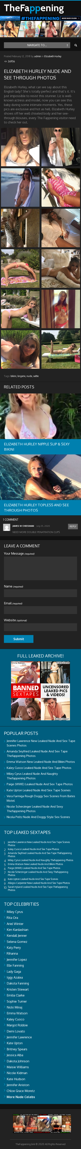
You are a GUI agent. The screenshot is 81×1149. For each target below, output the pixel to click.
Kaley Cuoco (15, 1019)
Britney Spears (17, 1049)
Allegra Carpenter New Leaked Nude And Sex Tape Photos (39, 883)
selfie (36, 376)
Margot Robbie (17, 1025)
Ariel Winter (15, 924)
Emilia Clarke (16, 995)
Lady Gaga (14, 971)
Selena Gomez (17, 942)
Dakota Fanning (18, 983)
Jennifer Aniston (18, 1085)
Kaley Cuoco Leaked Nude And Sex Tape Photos (39, 768)
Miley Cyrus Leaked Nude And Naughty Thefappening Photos (40, 860)
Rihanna (12, 953)
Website (15, 620)
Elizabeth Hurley (52, 56)
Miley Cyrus (15, 912)
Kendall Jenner (17, 936)
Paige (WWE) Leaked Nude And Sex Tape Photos (40, 784)
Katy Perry (14, 948)
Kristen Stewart (18, 989)
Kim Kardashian (17, 930)
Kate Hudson (16, 1079)
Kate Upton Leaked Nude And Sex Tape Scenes (39, 790)
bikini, (14, 376)
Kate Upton (15, 1043)
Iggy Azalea (15, 977)
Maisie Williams (18, 1067)
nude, (30, 376)
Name (13, 586)
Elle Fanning (15, 965)
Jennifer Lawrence (19, 1037)
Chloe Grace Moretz (21, 1091)
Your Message (19, 553)
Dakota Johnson (18, 1061)
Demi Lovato (16, 1031)
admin (37, 56)
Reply (73, 526)
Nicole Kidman (17, 1073)
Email (13, 603)
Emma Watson (17, 1013)
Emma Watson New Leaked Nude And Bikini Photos (41, 762)
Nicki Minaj (14, 1007)
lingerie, (21, 376)
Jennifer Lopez (17, 959)
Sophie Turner (17, 1001)
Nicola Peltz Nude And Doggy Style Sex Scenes (38, 817)
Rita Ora (12, 918)
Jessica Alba (15, 1055)
